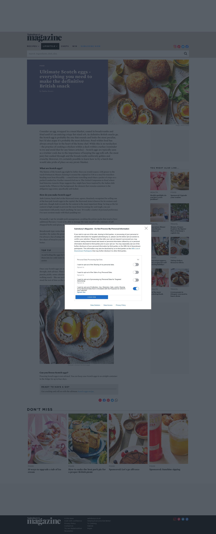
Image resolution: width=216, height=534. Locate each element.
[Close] (147, 229)
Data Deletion (95, 305)
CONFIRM (92, 297)
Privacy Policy (121, 305)
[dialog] (108, 267)
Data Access (108, 305)
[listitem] (108, 259)
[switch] (136, 264)
